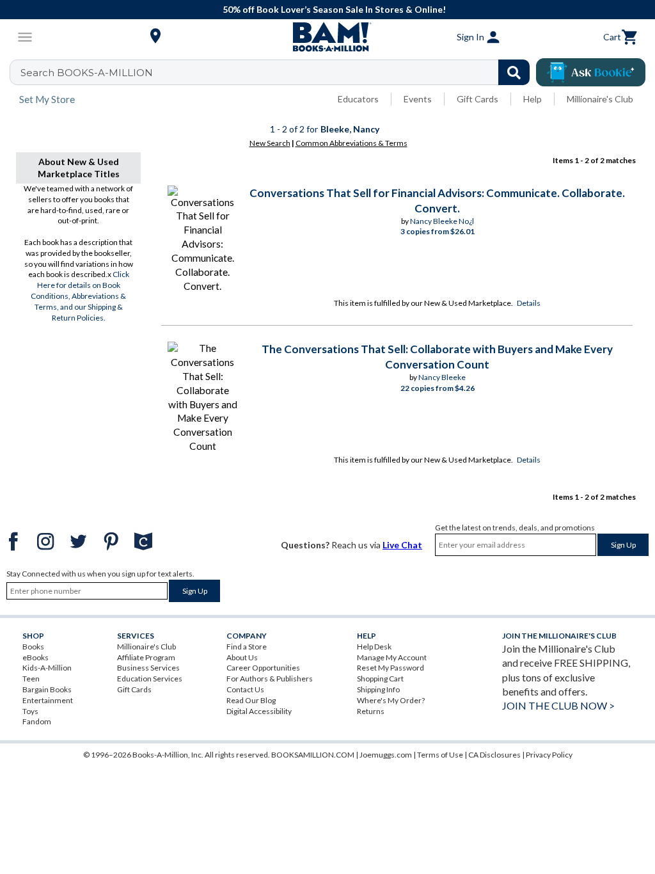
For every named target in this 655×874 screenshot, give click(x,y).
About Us (242, 657)
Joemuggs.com (385, 754)
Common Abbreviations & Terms (351, 143)
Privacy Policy (549, 754)
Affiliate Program (146, 657)
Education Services (149, 678)
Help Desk (374, 646)
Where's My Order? (391, 700)
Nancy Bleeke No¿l (442, 221)
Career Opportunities (263, 667)
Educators (358, 98)
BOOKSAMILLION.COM (312, 754)
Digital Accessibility (259, 711)
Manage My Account (392, 657)
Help (532, 98)
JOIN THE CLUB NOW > (558, 705)
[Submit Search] (514, 72)
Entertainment (47, 700)
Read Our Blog (251, 700)
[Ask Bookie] (590, 72)
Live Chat (402, 544)
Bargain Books (47, 689)
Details (529, 303)
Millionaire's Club (600, 98)
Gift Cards (477, 98)
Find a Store (246, 646)
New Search (269, 143)
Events (418, 98)
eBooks (35, 657)
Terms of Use (440, 754)
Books (33, 646)
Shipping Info (378, 689)
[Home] (327, 37)
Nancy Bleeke (442, 377)
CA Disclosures (494, 754)
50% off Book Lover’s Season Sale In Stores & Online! (334, 9)
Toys (30, 711)
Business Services (148, 667)
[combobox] (278, 72)
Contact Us (245, 689)
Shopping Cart (380, 678)
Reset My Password (390, 667)
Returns (370, 711)
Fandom (36, 721)
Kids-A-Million (47, 667)
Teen (31, 678)
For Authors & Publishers (269, 678)
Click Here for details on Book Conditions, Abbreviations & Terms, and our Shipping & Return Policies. (80, 295)
